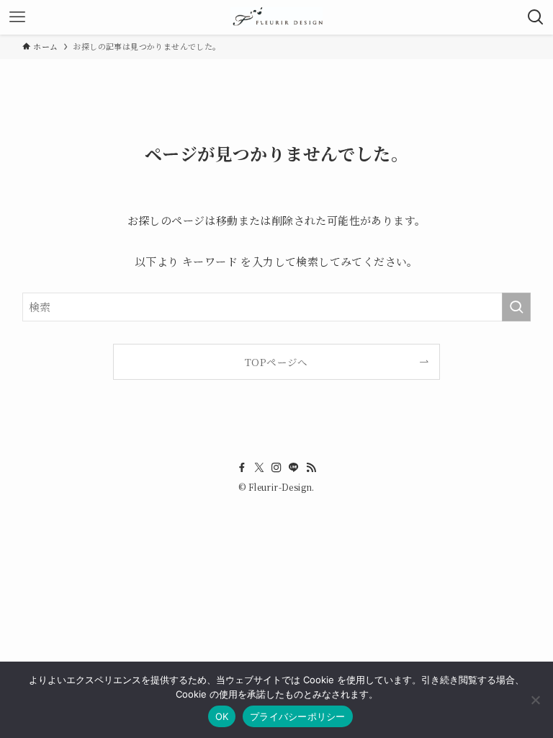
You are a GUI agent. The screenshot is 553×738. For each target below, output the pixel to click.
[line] (293, 467)
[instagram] (276, 467)
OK (222, 716)
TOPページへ (276, 362)
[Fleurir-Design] (276, 17)
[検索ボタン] (535, 17)
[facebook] (241, 467)
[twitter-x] (259, 467)
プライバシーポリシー (298, 716)
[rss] (311, 467)
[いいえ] (535, 700)
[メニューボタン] (17, 17)
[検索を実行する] (516, 307)
